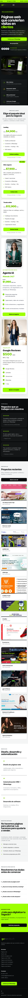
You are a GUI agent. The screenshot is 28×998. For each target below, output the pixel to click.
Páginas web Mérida (6, 966)
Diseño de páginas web (6, 956)
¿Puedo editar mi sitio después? (11, 896)
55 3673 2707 (4, 973)
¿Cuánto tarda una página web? (11, 881)
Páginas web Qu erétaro (6, 964)
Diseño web (4, 954)
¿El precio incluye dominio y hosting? (13, 886)
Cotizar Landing (14, 154)
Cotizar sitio (14, 192)
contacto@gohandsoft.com (7, 975)
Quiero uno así (14, 479)
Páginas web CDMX (5, 958)
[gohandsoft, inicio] (6, 5)
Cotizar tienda (14, 229)
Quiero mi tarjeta (14, 390)
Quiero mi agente (14, 314)
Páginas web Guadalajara (7, 962)
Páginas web (4, 951)
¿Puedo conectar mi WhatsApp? (11, 891)
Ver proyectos (14, 43)
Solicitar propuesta (14, 925)
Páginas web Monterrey (6, 960)
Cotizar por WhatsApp (14, 39)
